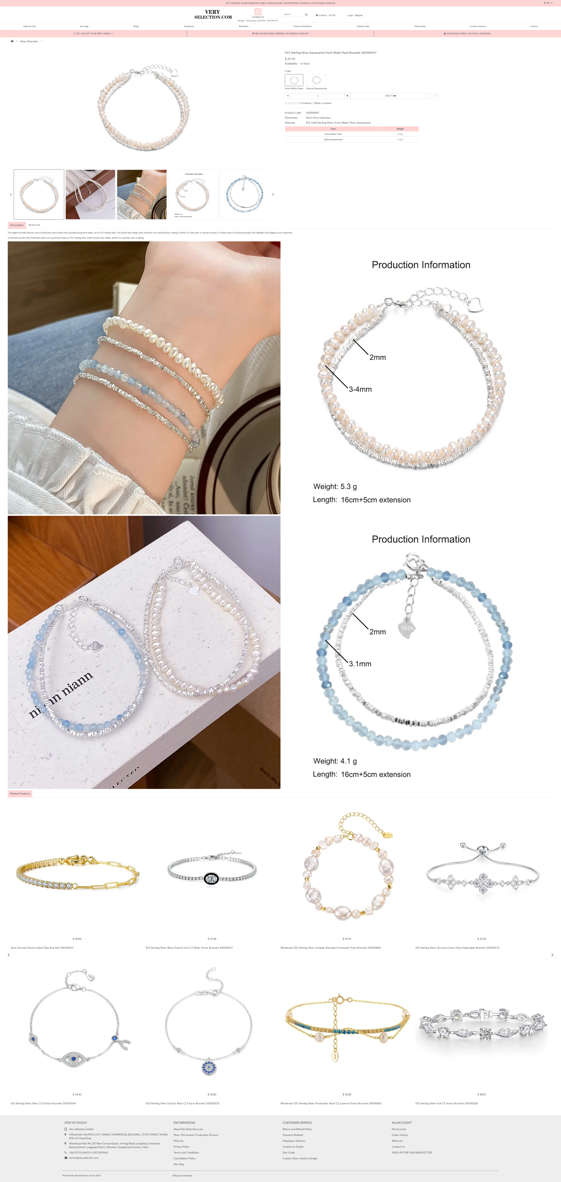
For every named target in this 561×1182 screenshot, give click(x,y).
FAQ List (178, 1141)
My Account (399, 1129)
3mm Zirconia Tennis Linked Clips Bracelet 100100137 (42, 948)
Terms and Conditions (186, 1152)
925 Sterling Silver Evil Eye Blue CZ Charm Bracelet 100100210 (182, 1103)
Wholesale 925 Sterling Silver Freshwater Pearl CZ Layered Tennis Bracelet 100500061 (331, 1103)
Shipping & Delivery (294, 1141)
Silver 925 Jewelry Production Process (196, 1135)
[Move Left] (8, 955)
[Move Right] (552, 955)
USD (547, 3)
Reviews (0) (34, 225)
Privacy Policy (182, 1147)
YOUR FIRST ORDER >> (95, 34)
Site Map (179, 1164)
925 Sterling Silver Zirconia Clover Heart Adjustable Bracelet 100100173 (457, 948)
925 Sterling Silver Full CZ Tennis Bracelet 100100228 (446, 1103)
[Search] (306, 15)
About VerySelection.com (188, 1129)
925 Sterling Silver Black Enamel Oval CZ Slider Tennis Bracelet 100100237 (189, 948)
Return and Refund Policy (297, 1129)
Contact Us (398, 1147)
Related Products (20, 793)
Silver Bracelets (29, 41)
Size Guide (289, 1152)
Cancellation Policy (184, 1158)
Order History (400, 1135)
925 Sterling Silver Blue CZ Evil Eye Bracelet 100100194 (43, 1103)
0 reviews (305, 103)
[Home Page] (12, 41)
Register (359, 15)
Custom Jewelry (478, 26)
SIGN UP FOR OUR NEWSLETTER (412, 1152)
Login (350, 15)
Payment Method (293, 1135)
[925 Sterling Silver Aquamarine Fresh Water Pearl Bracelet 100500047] (143, 107)
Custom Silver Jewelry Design (300, 1158)
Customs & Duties (293, 1147)
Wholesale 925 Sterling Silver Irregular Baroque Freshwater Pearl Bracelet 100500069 (330, 948)
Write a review (322, 103)
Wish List (397, 1141)
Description (17, 225)
